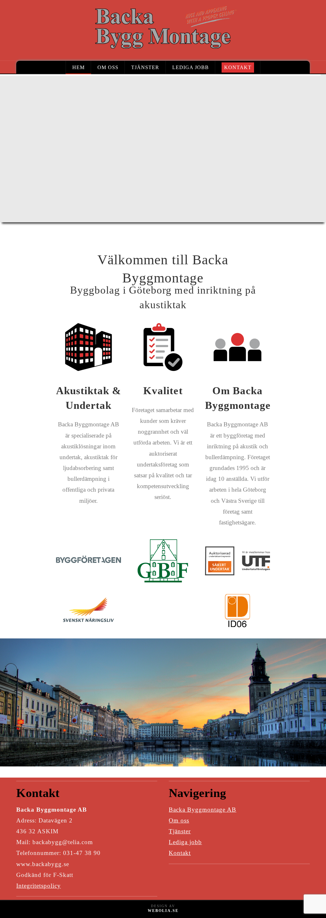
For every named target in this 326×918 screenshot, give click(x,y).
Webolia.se (163, 910)
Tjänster (180, 831)
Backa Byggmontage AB (202, 809)
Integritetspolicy (38, 885)
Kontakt (180, 853)
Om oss (179, 820)
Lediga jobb (185, 842)
